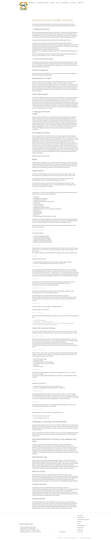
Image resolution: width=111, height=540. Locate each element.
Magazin (80, 527)
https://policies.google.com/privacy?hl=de (42, 415)
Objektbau (80, 517)
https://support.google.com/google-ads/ (41, 416)
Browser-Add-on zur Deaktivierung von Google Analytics (45, 324)
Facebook (62, 531)
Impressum (60, 537)
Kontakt (80, 531)
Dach (79, 523)
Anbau (79, 521)
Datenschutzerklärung (71, 537)
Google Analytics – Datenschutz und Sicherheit (43, 321)
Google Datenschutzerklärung (40, 320)
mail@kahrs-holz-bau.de (25, 531)
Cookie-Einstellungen (85, 537)
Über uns (80, 529)
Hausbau (80, 515)
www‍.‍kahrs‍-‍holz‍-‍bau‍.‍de (36, 531)
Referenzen (81, 525)
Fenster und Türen (83, 519)
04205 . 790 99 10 (25, 530)
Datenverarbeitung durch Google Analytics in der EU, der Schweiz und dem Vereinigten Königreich (54, 323)
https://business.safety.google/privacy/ (41, 418)
